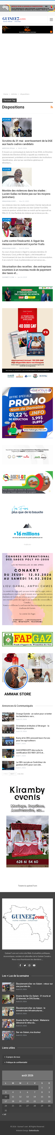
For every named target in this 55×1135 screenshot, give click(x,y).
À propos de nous (13, 1057)
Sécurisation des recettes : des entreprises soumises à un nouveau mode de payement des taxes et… (26, 270)
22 (42, 1101)
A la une (6, 120)
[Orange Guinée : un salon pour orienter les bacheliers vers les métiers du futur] (8, 717)
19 (20, 1101)
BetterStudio (34, 1131)
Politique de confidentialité (16, 1062)
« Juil (4, 1114)
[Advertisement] (27, 62)
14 (35, 1097)
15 (42, 1097)
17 (6, 1101)
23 (49, 1101)
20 (27, 1101)
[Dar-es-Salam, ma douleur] (8, 1035)
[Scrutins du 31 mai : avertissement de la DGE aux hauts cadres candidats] (17, 127)
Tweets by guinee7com (27, 886)
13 (27, 1097)
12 (20, 1097)
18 (13, 1101)
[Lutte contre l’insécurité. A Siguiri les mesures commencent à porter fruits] (17, 227)
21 (35, 1101)
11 (13, 1097)
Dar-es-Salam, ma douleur (28, 1032)
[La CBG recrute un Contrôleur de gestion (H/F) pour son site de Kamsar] (8, 765)
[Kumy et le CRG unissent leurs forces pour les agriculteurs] (8, 741)
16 (49, 1097)
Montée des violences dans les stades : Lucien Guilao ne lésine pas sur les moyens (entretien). (26, 194)
